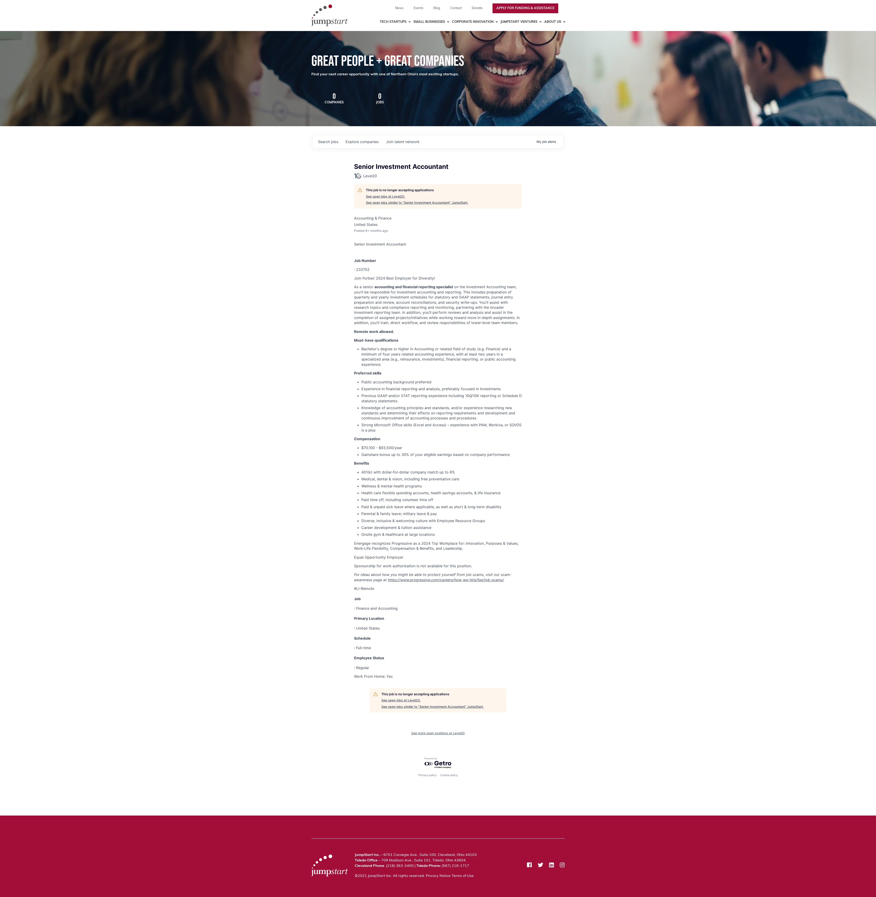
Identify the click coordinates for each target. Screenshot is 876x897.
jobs (328, 141)
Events (418, 8)
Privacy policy (427, 775)
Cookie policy (449, 775)
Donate (477, 8)
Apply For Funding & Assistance (525, 8)
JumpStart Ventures (519, 22)
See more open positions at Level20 (438, 733)
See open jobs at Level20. (385, 196)
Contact (456, 8)
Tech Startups (393, 22)
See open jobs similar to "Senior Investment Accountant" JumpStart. (417, 202)
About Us (552, 22)
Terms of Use (462, 876)
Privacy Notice (438, 876)
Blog (436, 8)
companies (362, 141)
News (399, 8)
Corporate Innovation (473, 22)
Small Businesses (429, 22)
